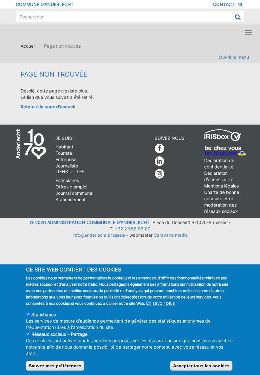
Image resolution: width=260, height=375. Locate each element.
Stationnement (70, 199)
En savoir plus (160, 303)
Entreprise (65, 159)
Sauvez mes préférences (55, 365)
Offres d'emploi (71, 186)
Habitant (64, 146)
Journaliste (66, 165)
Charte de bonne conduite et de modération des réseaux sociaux (221, 201)
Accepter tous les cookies (201, 365)
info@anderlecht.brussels (99, 235)
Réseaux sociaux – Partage (59, 334)
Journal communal (74, 193)
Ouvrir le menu (234, 57)
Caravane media (171, 235)
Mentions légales (221, 185)
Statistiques (43, 314)
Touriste (63, 153)
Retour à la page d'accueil (48, 106)
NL (240, 4)
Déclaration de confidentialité (219, 163)
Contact (224, 4)
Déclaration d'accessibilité (218, 176)
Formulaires (67, 180)
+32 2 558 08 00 (133, 228)
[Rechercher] (237, 17)
